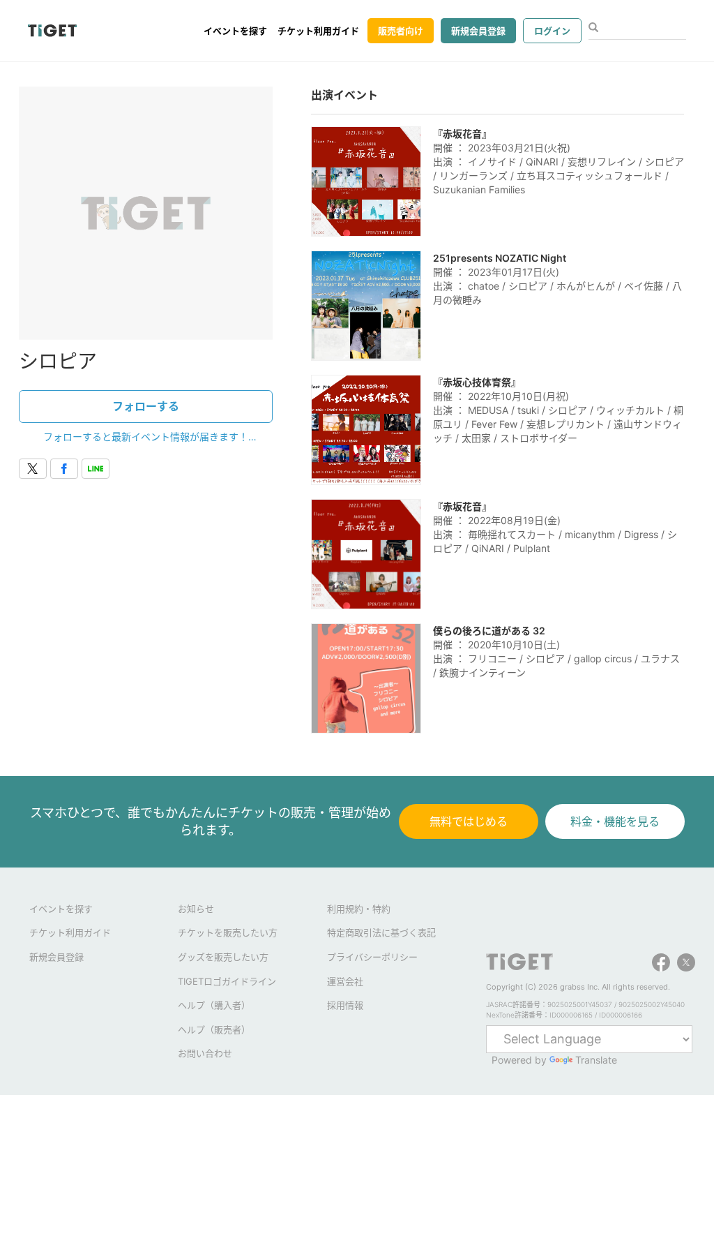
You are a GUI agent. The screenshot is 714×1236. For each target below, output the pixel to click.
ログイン (552, 30)
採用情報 (345, 1005)
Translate (596, 1060)
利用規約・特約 (358, 908)
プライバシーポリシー (372, 956)
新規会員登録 (478, 30)
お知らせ (196, 908)
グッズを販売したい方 (223, 956)
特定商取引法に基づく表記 (381, 932)
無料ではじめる (469, 821)
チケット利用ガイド (318, 30)
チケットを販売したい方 (228, 932)
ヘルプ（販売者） (214, 1029)
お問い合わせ (205, 1053)
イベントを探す (235, 30)
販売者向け (400, 30)
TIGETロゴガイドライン (227, 981)
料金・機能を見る (615, 821)
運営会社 (345, 981)
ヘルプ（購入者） (214, 1005)
